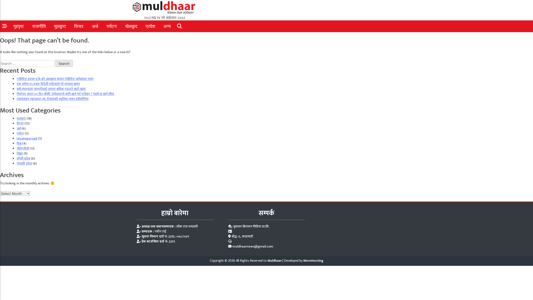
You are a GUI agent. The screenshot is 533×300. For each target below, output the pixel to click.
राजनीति (39, 26)
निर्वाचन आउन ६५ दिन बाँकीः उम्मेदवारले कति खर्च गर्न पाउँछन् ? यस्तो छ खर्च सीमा (65, 94)
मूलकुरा (60, 26)
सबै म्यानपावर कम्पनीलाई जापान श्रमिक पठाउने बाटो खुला (51, 89)
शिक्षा (20, 153)
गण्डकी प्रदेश (24, 163)
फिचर (78, 26)
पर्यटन (112, 26)
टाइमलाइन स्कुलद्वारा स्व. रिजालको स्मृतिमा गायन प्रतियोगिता (52, 99)
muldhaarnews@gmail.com (252, 246)
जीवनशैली (23, 148)
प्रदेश (150, 26)
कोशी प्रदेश (23, 158)
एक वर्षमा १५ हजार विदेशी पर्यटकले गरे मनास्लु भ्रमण (48, 84)
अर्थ (95, 26)
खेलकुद (131, 26)
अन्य (167, 26)
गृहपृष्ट (18, 26)
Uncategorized (27, 138)
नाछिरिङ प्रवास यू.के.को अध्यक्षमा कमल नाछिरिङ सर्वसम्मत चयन (55, 79)
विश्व (19, 143)
